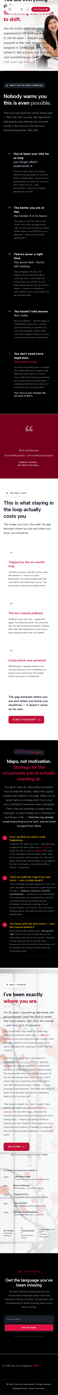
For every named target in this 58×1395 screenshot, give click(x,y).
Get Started (39, 9)
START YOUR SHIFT (24, 719)
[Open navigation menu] (21, 9)
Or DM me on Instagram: (21, 1365)
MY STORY (14, 1146)
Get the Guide (29, 1327)
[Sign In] (27, 9)
